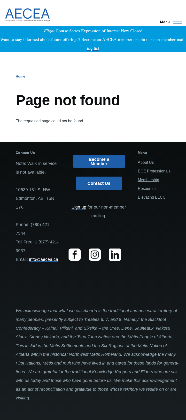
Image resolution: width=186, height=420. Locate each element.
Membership (148, 180)
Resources (147, 189)
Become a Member (99, 161)
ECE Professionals (154, 171)
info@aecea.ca (43, 259)
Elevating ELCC (152, 197)
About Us (146, 162)
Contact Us (98, 183)
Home (20, 76)
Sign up (78, 207)
